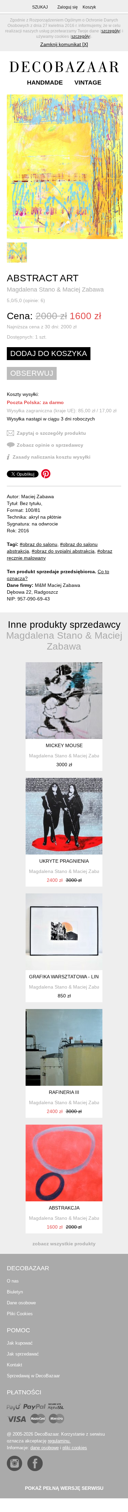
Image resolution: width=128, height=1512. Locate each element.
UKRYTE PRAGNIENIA (64, 861)
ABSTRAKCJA (64, 1208)
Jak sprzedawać (23, 1354)
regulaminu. (59, 1440)
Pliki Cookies (20, 1313)
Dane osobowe (21, 1302)
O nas (13, 1281)
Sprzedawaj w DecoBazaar (33, 1375)
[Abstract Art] (65, 166)
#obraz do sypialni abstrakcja (63, 551)
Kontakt (14, 1364)
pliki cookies (74, 1447)
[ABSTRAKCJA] (64, 1163)
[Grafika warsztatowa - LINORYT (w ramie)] (64, 931)
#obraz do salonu (38, 544)
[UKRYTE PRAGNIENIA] (64, 816)
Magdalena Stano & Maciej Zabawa (55, 289)
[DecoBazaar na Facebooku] (35, 1463)
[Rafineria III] (64, 1047)
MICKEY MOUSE (64, 745)
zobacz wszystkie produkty (64, 1243)
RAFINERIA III (64, 1092)
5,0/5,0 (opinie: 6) (26, 300)
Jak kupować (20, 1343)
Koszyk (89, 7)
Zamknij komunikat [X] (64, 44)
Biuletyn (15, 1291)
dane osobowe (44, 1447)
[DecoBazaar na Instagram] (14, 1463)
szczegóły (110, 31)
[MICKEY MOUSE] (64, 700)
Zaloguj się (67, 7)
